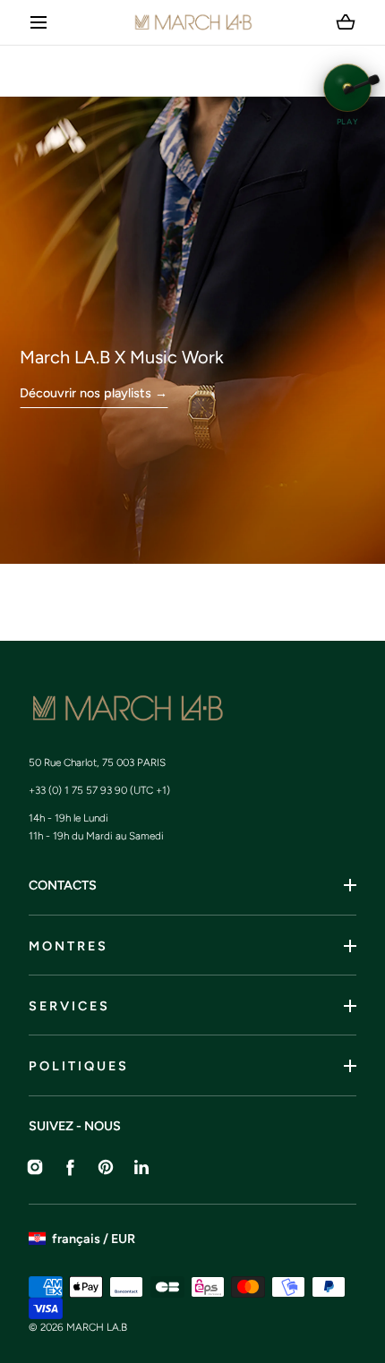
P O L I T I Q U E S (77, 1066)
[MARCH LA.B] (193, 22)
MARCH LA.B (96, 1327)
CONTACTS (63, 885)
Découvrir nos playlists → (93, 393)
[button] (39, 23)
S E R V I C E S (68, 1006)
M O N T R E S (67, 946)
